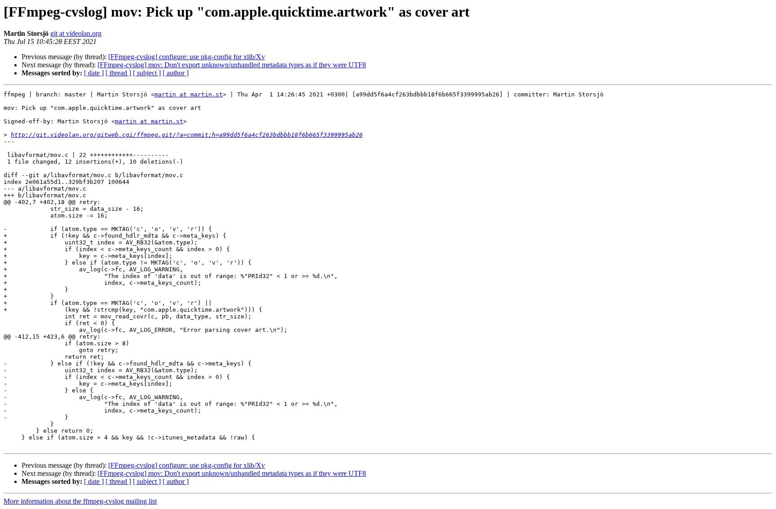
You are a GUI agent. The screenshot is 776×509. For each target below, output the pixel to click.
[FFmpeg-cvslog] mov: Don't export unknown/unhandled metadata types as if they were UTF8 (231, 65)
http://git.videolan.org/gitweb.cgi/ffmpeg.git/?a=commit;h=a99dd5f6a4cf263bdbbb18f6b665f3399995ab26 (187, 134)
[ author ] (176, 73)
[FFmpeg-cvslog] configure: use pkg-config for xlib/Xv (186, 57)
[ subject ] (147, 73)
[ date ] (94, 73)
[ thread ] (118, 73)
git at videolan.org (75, 33)
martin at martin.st (188, 94)
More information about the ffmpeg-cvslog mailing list (80, 501)
